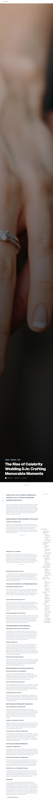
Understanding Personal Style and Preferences (48, 558)
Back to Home (6, 1)
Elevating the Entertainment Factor (47, 546)
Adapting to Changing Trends (47, 595)
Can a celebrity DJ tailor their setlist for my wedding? (48, 619)
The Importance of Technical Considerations (48, 589)
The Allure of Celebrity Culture (47, 535)
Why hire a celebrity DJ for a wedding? (48, 612)
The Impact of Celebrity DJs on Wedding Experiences (46, 543)
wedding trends (17, 579)
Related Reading (48, 622)
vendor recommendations (14, 665)
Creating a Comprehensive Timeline (47, 585)
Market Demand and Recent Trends (48, 540)
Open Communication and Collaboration (48, 582)
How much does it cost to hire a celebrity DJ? (48, 608)
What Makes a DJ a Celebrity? (48, 538)
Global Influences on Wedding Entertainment (47, 601)
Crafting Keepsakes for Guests (48, 576)
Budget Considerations (47, 562)
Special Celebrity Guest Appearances (48, 573)
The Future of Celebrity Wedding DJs (46, 592)
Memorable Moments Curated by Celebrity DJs (47, 567)
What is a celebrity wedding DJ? (48, 606)
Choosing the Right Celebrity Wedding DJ (46, 556)
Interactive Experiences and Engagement (47, 570)
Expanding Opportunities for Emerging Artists (47, 597)
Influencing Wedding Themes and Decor (48, 553)
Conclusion (44, 603)
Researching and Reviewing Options (48, 564)
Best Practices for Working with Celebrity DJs (46, 578)
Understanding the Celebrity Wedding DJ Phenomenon (46, 532)
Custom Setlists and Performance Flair (47, 550)
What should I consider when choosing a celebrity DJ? (47, 616)
